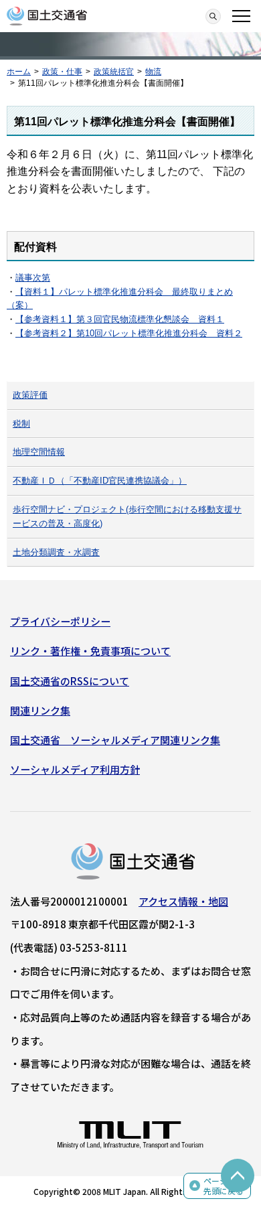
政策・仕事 (62, 71)
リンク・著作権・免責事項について (90, 651)
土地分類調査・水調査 (56, 552)
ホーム (19, 71)
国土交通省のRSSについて (69, 681)
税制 (21, 424)
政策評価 (30, 395)
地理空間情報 (39, 452)
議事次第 (32, 278)
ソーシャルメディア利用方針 (75, 769)
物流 (153, 71)
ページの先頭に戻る (223, 1186)
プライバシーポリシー (60, 621)
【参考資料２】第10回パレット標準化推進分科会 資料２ (128, 333)
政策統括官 (114, 71)
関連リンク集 (40, 710)
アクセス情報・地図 (183, 901)
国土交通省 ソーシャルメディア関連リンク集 (115, 740)
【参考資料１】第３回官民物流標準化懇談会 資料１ (119, 319)
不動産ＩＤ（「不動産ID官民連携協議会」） (100, 481)
